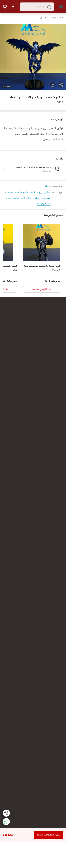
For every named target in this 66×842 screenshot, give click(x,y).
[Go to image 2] (5, 86)
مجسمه (9, 192)
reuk (32, 192)
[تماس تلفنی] (6, 813)
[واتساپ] (6, 821)
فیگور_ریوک (33, 198)
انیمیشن (45, 198)
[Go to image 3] (3, 86)
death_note (22, 192)
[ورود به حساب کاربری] (14, 6)
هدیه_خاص (12, 198)
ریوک (39, 192)
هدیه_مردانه (43, 203)
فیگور (43, 17)
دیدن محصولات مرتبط (48, 835)
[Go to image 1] (8, 86)
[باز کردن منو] (60, 6)
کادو (23, 198)
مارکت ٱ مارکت (57, 17)
